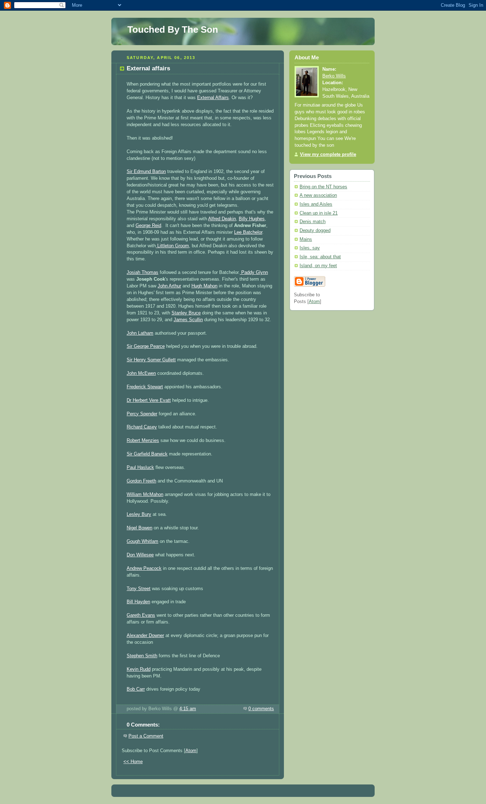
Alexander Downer (145, 635)
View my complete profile (328, 154)
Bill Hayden (138, 601)
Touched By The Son (172, 29)
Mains (306, 239)
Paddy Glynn (254, 272)
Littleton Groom (172, 245)
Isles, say (310, 247)
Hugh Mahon (204, 286)
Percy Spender (142, 413)
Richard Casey (142, 427)
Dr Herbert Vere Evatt (149, 400)
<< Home (133, 761)
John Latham (140, 333)
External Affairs (213, 97)
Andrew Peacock (144, 568)
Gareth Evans (141, 615)
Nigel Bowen (139, 527)
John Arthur (169, 286)
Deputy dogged (315, 230)
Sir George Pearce (146, 346)
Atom (190, 750)
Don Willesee (140, 554)
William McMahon (145, 494)
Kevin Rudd (138, 669)
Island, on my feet (318, 265)
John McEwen (141, 373)
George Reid (148, 225)
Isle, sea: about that (320, 256)
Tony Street (138, 588)
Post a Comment (145, 736)
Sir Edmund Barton (146, 171)
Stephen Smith (142, 655)
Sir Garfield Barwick (147, 454)
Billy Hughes (252, 218)
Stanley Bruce (186, 313)
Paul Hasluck (140, 467)
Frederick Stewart (145, 386)
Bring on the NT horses (323, 186)
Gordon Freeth (141, 481)
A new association (318, 195)
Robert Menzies (143, 440)
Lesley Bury (139, 514)
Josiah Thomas (142, 272)
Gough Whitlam (142, 541)
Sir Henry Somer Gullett (151, 359)
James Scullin (188, 319)
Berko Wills (334, 76)
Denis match (313, 221)
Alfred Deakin (222, 218)
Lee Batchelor (248, 232)
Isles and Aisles (316, 204)
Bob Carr (136, 689)
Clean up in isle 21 (319, 213)
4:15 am (187, 708)
